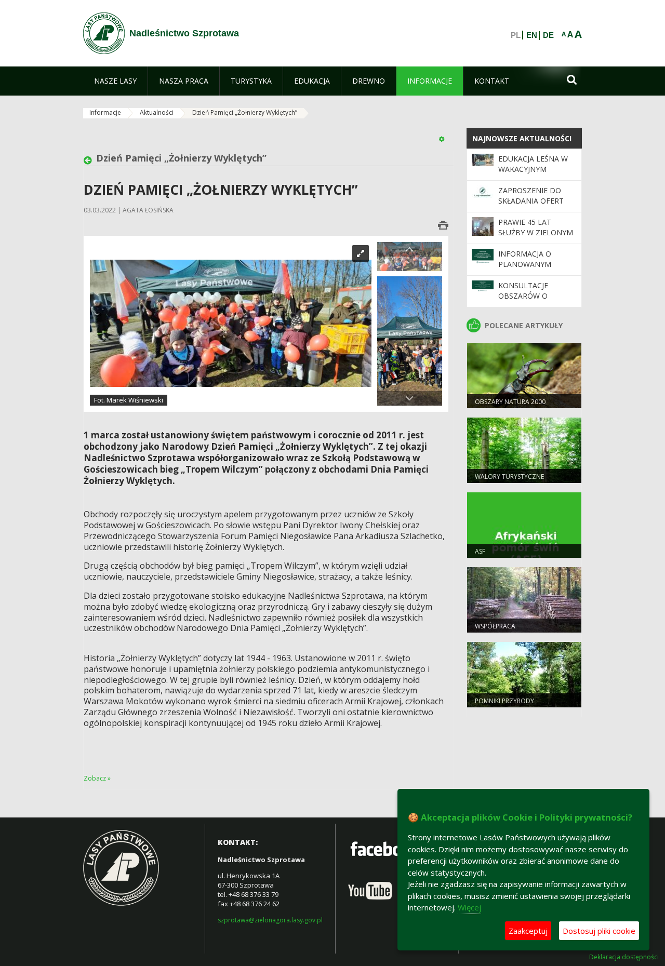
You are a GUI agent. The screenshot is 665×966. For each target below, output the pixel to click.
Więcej (469, 907)
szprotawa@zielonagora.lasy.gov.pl (270, 920)
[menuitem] (115, 81)
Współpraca (495, 626)
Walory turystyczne (509, 476)
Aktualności (157, 112)
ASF (480, 551)
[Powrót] (90, 160)
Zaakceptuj (528, 930)
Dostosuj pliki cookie (599, 930)
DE (548, 35)
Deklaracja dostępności (624, 957)
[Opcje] (441, 138)
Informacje (105, 112)
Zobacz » (97, 778)
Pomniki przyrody (504, 700)
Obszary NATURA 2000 (510, 401)
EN (531, 35)
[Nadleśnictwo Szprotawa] (104, 33)
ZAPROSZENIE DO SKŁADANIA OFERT (531, 195)
